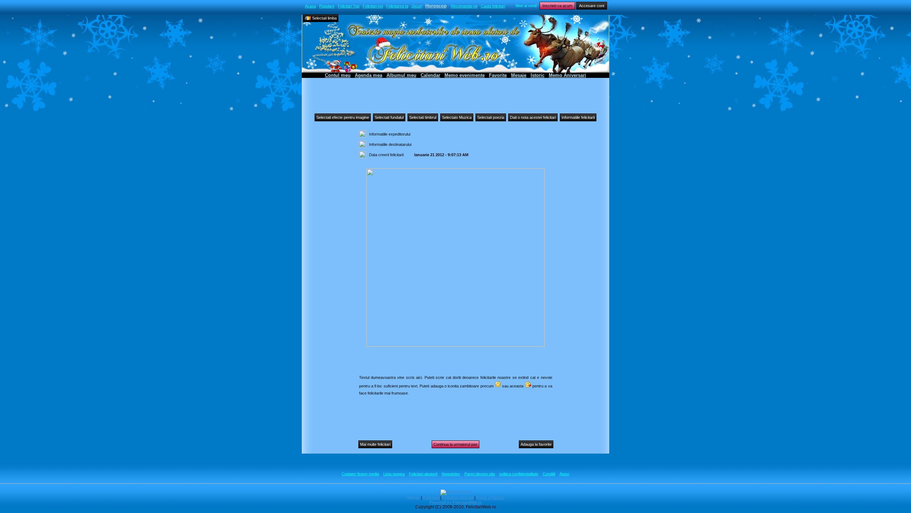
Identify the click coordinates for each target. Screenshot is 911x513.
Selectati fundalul (389, 117)
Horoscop (436, 6)
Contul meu (338, 75)
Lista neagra (394, 474)
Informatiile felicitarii (578, 117)
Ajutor (564, 474)
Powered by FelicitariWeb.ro (456, 502)
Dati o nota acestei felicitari (533, 117)
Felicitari (431, 498)
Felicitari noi (373, 6)
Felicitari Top (348, 6)
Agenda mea (368, 75)
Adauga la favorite (536, 444)
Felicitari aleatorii (423, 474)
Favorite (498, 75)
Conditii (549, 474)
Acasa (310, 6)
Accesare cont (591, 6)
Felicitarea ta (397, 6)
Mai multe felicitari (375, 444)
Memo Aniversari (567, 75)
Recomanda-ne (464, 6)
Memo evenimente (464, 75)
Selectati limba (324, 18)
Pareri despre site (479, 474)
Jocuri (416, 6)
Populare (327, 6)
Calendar (430, 75)
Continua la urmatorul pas (455, 444)
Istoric (537, 75)
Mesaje (518, 75)
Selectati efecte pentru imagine (342, 117)
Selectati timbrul (422, 117)
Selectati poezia (490, 117)
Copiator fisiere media (360, 474)
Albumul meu (401, 75)
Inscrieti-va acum (557, 6)
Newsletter (451, 474)
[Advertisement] (455, 94)
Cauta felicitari (493, 6)
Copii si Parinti (490, 498)
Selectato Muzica (457, 117)
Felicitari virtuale (457, 498)
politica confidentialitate (518, 474)
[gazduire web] (455, 492)
